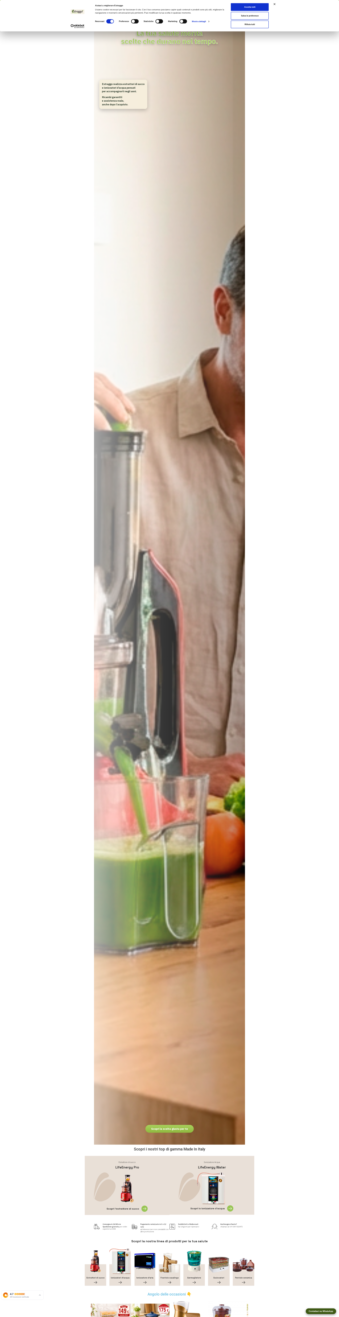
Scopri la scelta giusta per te (169, 1129)
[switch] (135, 21)
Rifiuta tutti (250, 24)
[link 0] (77, 26)
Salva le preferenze (250, 16)
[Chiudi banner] (274, 4)
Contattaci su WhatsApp (321, 1311)
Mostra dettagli (199, 21)
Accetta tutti (249, 7)
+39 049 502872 (236, 1227)
